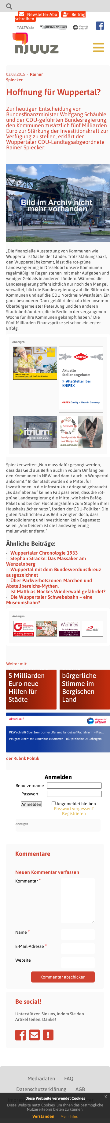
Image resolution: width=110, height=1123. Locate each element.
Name (22, 932)
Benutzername (30, 785)
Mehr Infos (69, 1116)
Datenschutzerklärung (41, 1089)
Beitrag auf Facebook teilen (20, 1035)
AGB (80, 1089)
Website (23, 960)
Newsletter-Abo (42, 14)
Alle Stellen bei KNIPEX (76, 383)
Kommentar (28, 881)
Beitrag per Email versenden (34, 1035)
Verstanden (43, 1116)
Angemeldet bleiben (76, 803)
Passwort (29, 793)
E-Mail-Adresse (31, 946)
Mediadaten (41, 1078)
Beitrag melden (48, 1035)
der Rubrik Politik (22, 758)
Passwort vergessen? (74, 808)
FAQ (68, 1078)
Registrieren (74, 813)
